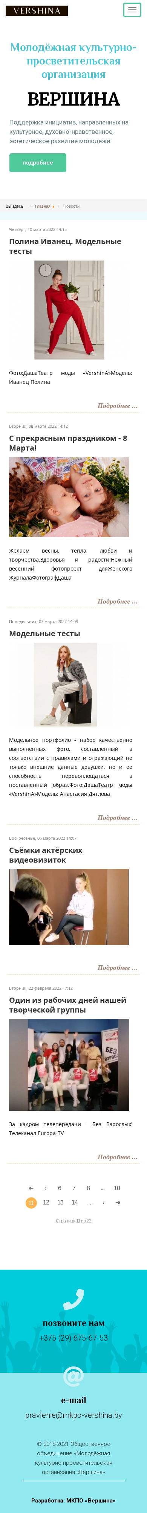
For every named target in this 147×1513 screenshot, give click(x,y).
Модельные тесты (44, 633)
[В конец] (117, 1202)
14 (75, 1202)
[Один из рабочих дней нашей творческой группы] (69, 1064)
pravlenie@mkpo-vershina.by (73, 1415)
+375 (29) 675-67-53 (74, 1337)
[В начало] (31, 1188)
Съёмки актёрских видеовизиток (46, 855)
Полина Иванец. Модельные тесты (65, 246)
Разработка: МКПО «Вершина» (73, 1500)
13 (60, 1202)
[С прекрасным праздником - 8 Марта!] (69, 496)
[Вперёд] (103, 1202)
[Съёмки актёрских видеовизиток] (69, 906)
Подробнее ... (118, 405)
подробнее (38, 162)
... (102, 1188)
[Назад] (45, 1188)
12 (46, 1202)
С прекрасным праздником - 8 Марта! (68, 443)
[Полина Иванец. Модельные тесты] (69, 309)
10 (117, 1188)
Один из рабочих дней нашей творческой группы (68, 1005)
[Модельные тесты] (69, 684)
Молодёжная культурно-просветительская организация (73, 75)
